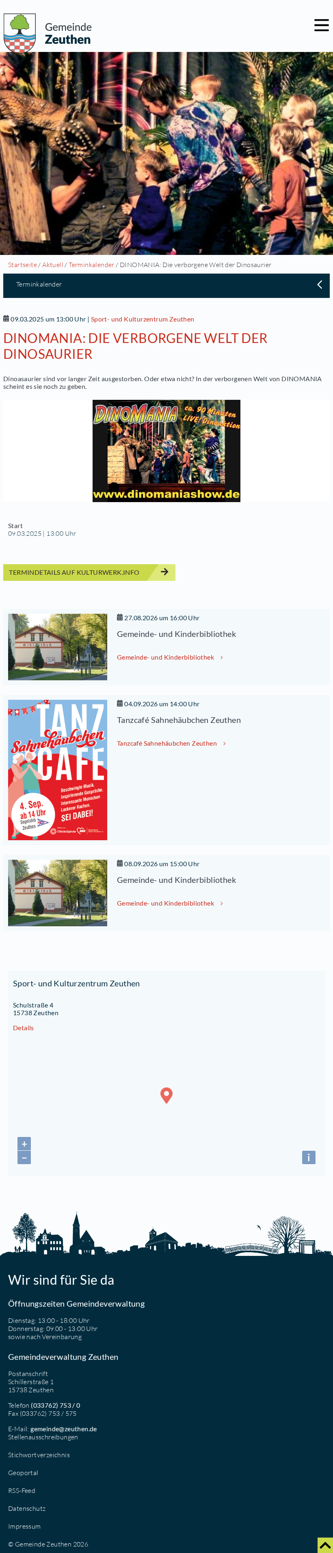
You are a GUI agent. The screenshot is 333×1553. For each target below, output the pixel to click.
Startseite (22, 265)
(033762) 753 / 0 (55, 1405)
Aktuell (52, 265)
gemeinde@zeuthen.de (63, 1428)
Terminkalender (92, 265)
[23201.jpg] (166, 451)
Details (23, 1027)
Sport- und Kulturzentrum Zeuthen (143, 319)
